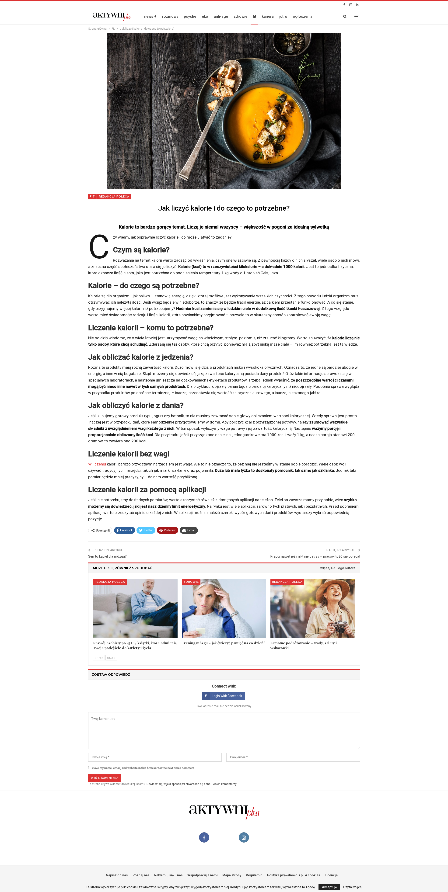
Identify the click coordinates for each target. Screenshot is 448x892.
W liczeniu (97, 464)
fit (254, 16)
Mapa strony (231, 875)
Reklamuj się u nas (168, 875)
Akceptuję (329, 887)
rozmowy (170, 16)
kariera (268, 16)
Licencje (331, 875)
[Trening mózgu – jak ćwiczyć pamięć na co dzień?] (224, 608)
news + (150, 16)
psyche (190, 16)
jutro (283, 16)
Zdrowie (191, 581)
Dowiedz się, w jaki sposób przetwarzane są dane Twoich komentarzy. (192, 784)
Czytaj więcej (352, 887)
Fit (92, 196)
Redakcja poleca (114, 196)
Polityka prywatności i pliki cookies (293, 875)
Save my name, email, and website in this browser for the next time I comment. (143, 768)
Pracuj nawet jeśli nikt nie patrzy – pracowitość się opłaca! (315, 556)
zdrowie (240, 16)
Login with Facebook (227, 696)
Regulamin (254, 875)
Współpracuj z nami (202, 875)
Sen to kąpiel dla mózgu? (107, 556)
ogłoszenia (302, 16)
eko (205, 16)
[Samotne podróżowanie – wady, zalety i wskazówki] (312, 608)
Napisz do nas (117, 875)
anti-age (221, 16)
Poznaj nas (141, 875)
